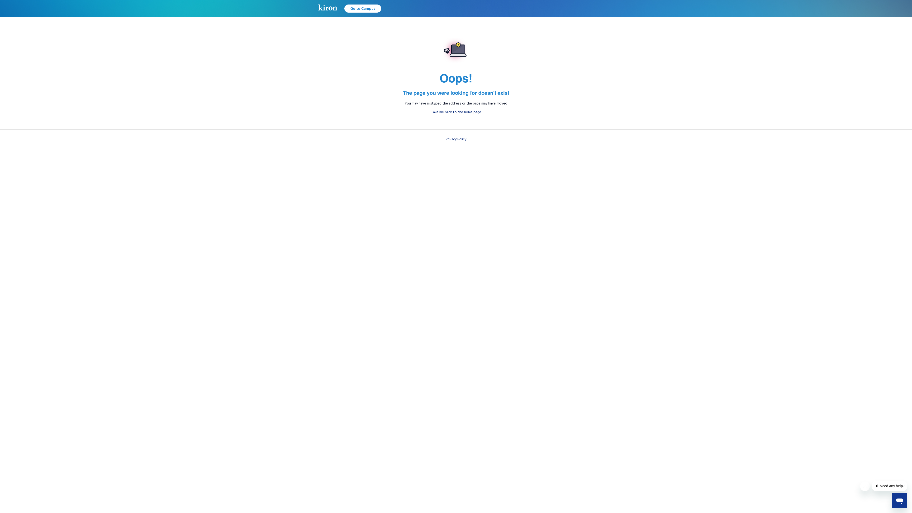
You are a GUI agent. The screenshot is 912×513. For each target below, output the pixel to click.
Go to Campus (362, 8)
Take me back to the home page (456, 112)
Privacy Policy (456, 139)
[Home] (327, 8)
